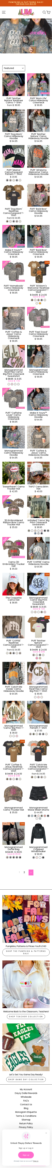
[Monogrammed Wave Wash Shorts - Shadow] (35, 816)
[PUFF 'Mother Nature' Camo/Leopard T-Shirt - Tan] (40, 658)
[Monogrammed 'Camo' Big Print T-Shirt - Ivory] (10, 736)
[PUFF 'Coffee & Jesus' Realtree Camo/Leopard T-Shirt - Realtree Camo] (7, 779)
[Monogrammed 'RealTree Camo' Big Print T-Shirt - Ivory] (42, 697)
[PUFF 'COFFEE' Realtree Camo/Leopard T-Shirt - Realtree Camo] (10, 653)
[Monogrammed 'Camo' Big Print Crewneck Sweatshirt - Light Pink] (45, 612)
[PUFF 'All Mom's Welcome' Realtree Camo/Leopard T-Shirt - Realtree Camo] (32, 300)
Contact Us (26, 1104)
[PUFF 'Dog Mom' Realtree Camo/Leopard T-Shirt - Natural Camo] (10, 221)
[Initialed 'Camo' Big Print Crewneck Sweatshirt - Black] (45, 531)
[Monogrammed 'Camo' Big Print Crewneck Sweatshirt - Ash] (32, 612)
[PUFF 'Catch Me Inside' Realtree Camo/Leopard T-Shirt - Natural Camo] (45, 777)
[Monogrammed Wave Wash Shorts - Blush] (38, 816)
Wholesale (26, 1096)
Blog (26, 1108)
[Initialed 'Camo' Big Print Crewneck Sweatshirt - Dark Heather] (48, 531)
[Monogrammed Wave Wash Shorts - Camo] (42, 816)
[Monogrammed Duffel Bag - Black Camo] (10, 857)
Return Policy (26, 1123)
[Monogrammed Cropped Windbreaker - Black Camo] (34, 857)
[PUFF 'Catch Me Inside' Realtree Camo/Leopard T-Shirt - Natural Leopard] (35, 777)
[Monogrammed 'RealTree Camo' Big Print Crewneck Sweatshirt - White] (15, 384)
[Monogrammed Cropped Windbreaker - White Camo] (40, 857)
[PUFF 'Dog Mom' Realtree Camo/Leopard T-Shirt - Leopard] (17, 221)
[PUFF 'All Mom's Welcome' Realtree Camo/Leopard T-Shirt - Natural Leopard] (45, 300)
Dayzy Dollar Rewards (26, 1093)
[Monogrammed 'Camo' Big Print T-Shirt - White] (14, 736)
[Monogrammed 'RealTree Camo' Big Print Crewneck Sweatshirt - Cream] (9, 384)
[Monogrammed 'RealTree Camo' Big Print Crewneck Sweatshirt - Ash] (18, 384)
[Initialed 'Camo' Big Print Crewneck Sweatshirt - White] (32, 531)
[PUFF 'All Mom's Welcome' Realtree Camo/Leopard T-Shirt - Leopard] (38, 300)
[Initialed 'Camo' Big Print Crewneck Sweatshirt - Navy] (42, 533)
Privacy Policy (26, 1127)
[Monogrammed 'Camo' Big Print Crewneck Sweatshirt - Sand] (35, 612)
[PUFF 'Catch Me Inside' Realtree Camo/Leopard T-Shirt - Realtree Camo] (32, 777)
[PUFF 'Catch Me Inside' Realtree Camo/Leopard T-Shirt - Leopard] (42, 777)
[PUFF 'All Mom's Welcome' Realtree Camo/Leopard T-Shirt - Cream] (37, 303)
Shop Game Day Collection (26, 1079)
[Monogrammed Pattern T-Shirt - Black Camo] (40, 734)
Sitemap (26, 1119)
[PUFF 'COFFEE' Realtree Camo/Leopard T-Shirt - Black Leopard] (14, 653)
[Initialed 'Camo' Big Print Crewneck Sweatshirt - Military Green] (29, 531)
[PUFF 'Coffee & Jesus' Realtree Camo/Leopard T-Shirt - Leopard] (10, 779)
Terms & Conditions (26, 1115)
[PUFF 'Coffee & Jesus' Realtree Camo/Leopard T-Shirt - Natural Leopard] (20, 779)
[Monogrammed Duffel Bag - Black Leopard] (17, 857)
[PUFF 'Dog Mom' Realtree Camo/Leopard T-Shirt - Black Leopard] (14, 221)
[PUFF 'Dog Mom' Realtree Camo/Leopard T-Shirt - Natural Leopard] (20, 221)
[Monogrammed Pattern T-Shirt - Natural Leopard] (37, 734)
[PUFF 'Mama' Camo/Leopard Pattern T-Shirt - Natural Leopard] (14, 180)
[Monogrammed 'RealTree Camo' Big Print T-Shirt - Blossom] (38, 697)
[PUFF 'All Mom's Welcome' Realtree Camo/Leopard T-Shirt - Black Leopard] (42, 300)
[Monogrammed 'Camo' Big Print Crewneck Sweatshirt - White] (38, 612)
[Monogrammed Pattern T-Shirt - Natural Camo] (46, 734)
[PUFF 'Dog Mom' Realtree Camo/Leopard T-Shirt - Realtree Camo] (7, 221)
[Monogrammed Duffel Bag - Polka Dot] (14, 857)
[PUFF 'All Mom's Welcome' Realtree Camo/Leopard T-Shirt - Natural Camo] (35, 300)
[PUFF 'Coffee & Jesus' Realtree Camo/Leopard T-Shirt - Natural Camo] (14, 779)
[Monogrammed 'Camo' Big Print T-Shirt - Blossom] (17, 736)
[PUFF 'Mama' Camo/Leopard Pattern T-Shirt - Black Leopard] (7, 180)
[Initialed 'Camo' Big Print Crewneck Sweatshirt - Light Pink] (42, 531)
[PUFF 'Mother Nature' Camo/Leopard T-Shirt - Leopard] (34, 655)
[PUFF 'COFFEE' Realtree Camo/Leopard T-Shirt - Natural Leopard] (7, 653)
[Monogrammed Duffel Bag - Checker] (20, 857)
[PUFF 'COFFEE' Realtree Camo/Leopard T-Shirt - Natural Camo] (17, 653)
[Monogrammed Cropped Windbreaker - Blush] (37, 857)
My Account (26, 1089)
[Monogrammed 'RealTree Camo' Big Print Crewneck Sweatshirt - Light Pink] (12, 384)
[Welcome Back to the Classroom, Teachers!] (26, 984)
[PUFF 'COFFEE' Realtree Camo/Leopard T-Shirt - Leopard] (20, 653)
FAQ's (26, 1100)
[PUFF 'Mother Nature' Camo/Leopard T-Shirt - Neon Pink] (37, 658)
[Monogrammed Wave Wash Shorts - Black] (48, 816)
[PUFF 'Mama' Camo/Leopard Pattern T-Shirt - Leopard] (10, 180)
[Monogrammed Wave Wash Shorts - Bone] (37, 818)
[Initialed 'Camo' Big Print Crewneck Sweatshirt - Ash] (38, 531)
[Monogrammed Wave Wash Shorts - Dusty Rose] (45, 816)
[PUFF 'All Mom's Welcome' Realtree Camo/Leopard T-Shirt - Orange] (40, 303)
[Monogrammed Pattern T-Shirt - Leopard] (30, 734)
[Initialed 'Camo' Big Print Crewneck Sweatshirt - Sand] (35, 531)
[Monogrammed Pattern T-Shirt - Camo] (34, 734)
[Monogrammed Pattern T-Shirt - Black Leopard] (43, 734)
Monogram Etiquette (26, 1112)
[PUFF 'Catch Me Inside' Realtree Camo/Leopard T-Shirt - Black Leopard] (38, 777)
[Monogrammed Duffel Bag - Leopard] (7, 857)
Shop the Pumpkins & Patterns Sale (26, 952)
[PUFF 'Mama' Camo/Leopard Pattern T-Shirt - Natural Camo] (20, 180)
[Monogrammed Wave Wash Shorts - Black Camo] (29, 816)
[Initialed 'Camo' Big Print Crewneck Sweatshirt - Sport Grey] (38, 533)
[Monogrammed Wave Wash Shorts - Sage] (40, 818)
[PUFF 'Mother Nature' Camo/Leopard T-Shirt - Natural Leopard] (43, 655)
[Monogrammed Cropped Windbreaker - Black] (43, 857)
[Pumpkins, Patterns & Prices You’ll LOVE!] (26, 919)
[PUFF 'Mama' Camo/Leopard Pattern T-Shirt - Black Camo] (17, 180)
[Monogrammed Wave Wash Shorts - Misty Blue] (32, 816)
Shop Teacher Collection (26, 1016)
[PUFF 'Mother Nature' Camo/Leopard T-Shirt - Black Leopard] (40, 655)
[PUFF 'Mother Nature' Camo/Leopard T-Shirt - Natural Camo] (37, 655)
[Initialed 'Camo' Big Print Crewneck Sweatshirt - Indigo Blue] (35, 533)
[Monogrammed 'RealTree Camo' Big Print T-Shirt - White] (35, 697)
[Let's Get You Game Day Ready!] (26, 1047)
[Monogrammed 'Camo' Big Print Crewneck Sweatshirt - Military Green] (42, 612)
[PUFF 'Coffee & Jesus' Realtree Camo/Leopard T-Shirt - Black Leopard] (17, 779)
